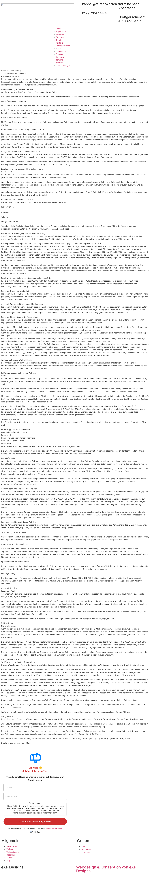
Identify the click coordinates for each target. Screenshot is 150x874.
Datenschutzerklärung (53, 828)
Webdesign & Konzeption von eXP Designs (106, 869)
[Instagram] (104, 30)
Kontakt (59, 43)
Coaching (60, 37)
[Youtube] (104, 43)
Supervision (61, 31)
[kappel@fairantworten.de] (79, 4)
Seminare (60, 34)
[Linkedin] (104, 37)
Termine (59, 40)
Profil (58, 29)
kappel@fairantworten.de (102, 4)
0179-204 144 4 (94, 13)
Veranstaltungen (63, 45)
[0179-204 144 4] (79, 13)
